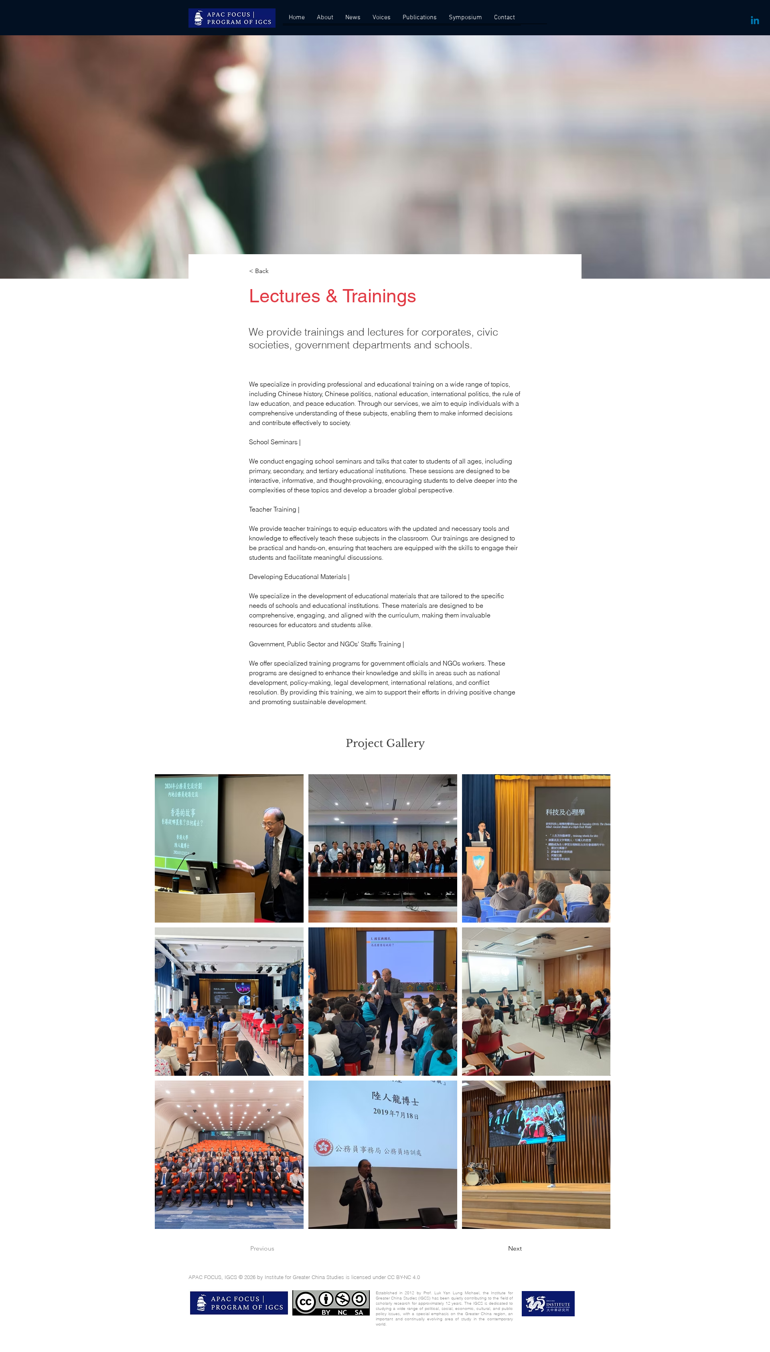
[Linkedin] (755, 21)
